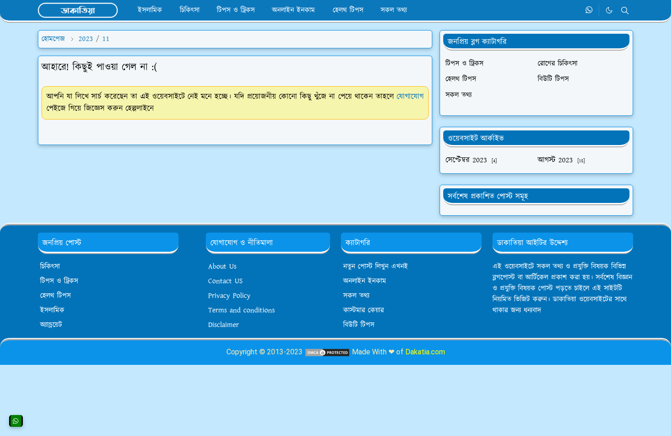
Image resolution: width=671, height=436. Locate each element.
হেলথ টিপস (55, 296)
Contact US (225, 281)
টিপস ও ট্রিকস (59, 281)
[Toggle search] (625, 10)
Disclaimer (223, 325)
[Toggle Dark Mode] (609, 10)
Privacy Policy (229, 296)
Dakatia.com (425, 352)
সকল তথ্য (356, 296)
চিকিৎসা (50, 266)
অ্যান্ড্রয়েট (51, 325)
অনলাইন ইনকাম (364, 281)
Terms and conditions (241, 310)
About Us (222, 266)
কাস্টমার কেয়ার (363, 310)
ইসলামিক (52, 310)
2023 (86, 39)
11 (106, 39)
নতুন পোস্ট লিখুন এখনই (375, 266)
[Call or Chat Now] (16, 421)
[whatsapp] (589, 10)
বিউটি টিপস (358, 325)
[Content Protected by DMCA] (327, 352)
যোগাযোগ (410, 96)
